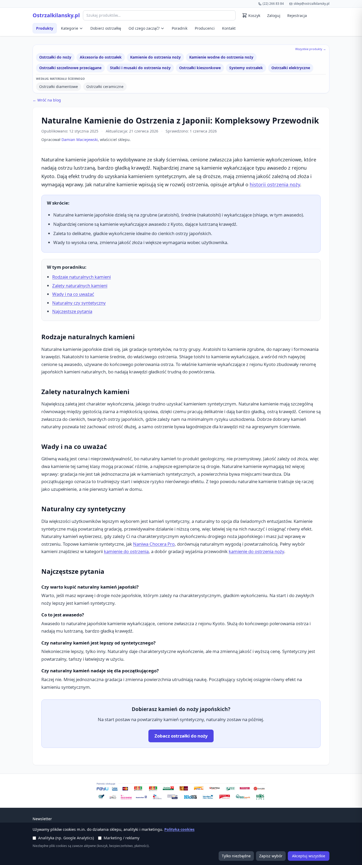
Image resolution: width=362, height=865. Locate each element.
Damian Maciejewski (79, 139)
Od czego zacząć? (144, 28)
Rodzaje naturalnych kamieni (81, 277)
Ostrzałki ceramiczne (104, 86)
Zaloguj (273, 15)
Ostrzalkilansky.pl (56, 15)
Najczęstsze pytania (72, 311)
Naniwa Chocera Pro (154, 544)
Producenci (205, 28)
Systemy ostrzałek (246, 67)
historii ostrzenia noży (275, 184)
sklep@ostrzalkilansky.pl (311, 3)
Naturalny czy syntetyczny (79, 303)
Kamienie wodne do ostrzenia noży (221, 57)
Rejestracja (297, 15)
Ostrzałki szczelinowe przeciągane (70, 67)
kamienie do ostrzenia (126, 551)
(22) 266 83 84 (273, 3)
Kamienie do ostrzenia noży (155, 57)
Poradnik (179, 28)
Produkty (44, 28)
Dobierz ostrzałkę (105, 28)
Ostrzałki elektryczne (290, 67)
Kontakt (229, 28)
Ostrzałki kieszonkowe (200, 67)
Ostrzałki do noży (55, 57)
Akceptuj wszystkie (308, 855)
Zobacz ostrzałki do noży (181, 736)
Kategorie (69, 28)
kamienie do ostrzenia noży (256, 551)
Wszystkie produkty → (310, 49)
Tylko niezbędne (236, 855)
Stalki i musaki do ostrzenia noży (140, 67)
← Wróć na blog (47, 100)
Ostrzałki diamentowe (58, 86)
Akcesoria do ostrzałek (101, 57)
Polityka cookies (179, 829)
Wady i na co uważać (73, 294)
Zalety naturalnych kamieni (79, 286)
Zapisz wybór (270, 855)
